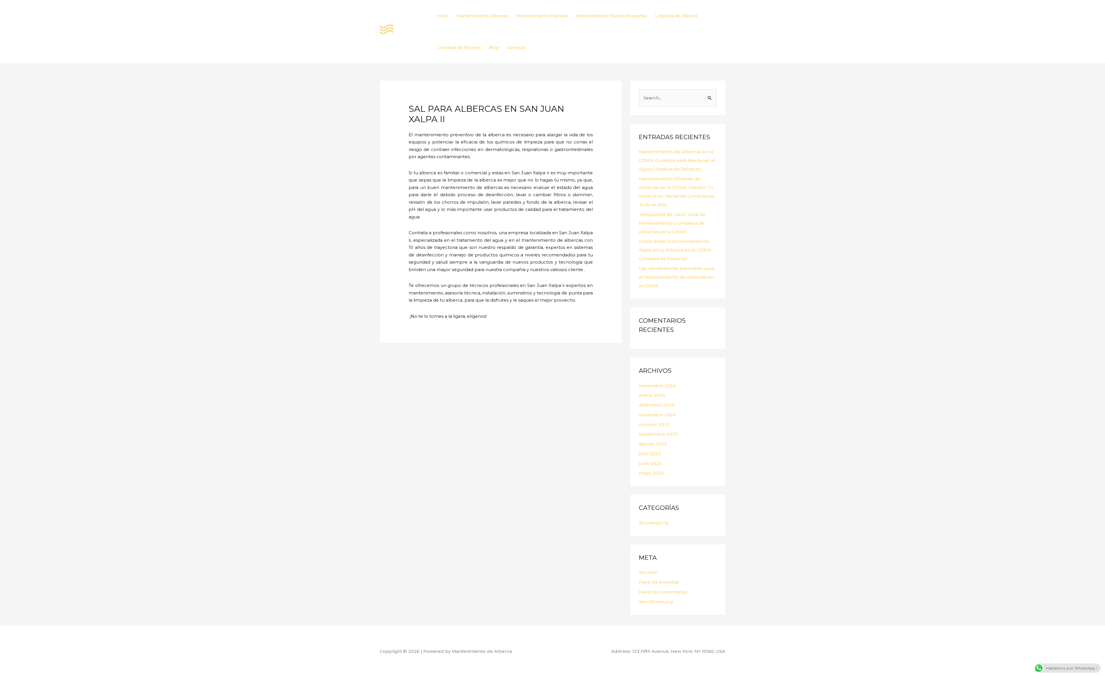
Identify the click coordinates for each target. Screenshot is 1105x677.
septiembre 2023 (658, 434)
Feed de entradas (659, 582)
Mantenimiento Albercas (482, 15)
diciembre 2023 (656, 405)
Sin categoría (653, 522)
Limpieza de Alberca (676, 15)
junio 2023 (650, 463)
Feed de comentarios (663, 592)
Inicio (443, 15)
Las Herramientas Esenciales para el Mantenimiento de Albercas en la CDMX (676, 277)
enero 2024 (652, 395)
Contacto (516, 47)
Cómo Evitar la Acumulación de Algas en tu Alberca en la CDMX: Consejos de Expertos (675, 250)
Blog (494, 47)
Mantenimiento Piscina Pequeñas (611, 15)
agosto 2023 (653, 444)
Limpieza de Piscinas (459, 47)
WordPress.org (656, 601)
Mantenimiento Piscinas (542, 15)
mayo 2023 (651, 473)
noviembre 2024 (657, 385)
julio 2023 (649, 453)
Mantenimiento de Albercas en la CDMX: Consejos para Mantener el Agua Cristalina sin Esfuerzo (677, 160)
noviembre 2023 (657, 414)
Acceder (648, 572)
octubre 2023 (654, 424)
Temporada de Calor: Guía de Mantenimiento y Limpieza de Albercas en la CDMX (672, 223)
